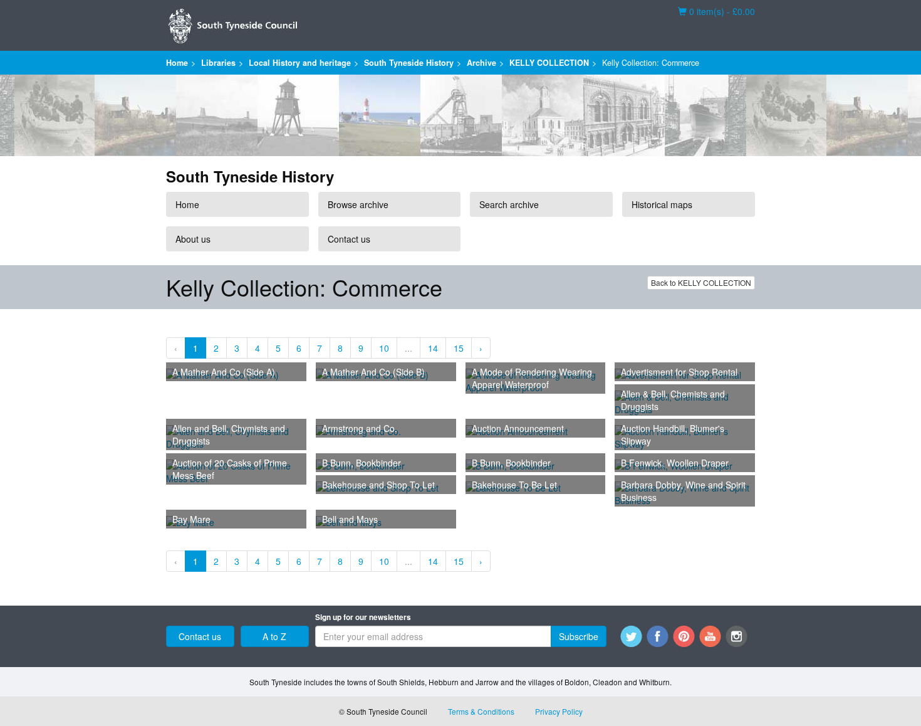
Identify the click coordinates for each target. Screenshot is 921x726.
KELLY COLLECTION (549, 62)
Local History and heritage (300, 62)
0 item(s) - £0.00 (716, 11)
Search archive (509, 204)
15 (459, 348)
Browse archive (358, 204)
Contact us (349, 239)
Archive (481, 62)
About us (193, 239)
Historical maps (662, 204)
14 (433, 348)
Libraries (218, 62)
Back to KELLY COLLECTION (701, 282)
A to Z (274, 636)
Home (177, 62)
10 (384, 348)
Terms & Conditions (481, 711)
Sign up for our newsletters (363, 617)
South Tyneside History (409, 62)
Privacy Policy (559, 711)
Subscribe (578, 636)
